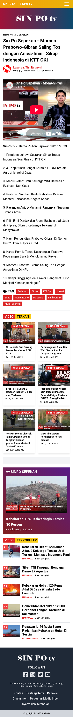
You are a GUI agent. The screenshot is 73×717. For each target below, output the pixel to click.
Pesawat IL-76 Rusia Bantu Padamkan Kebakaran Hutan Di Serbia (44, 630)
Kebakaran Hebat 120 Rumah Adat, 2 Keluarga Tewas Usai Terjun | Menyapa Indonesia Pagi (46, 551)
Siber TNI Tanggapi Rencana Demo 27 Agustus (43, 569)
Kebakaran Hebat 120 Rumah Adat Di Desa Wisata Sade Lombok (43, 589)
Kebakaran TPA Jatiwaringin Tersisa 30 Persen (35, 521)
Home (6, 35)
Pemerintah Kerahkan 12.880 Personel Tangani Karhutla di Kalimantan (43, 610)
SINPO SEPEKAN (19, 35)
